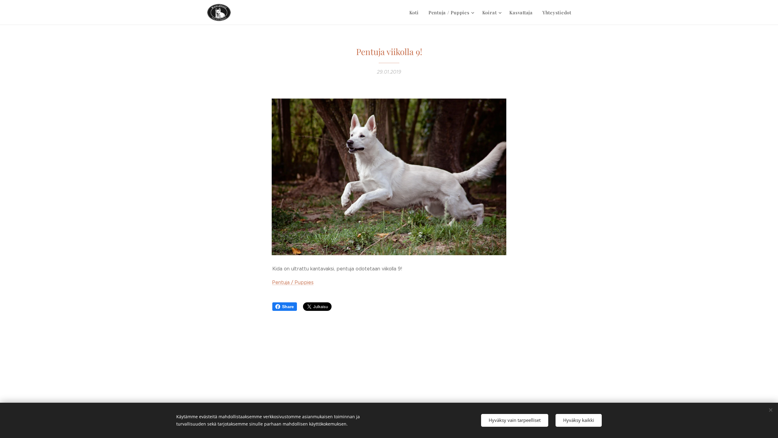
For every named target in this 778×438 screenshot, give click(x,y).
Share (288, 306)
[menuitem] (416, 12)
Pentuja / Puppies (293, 282)
